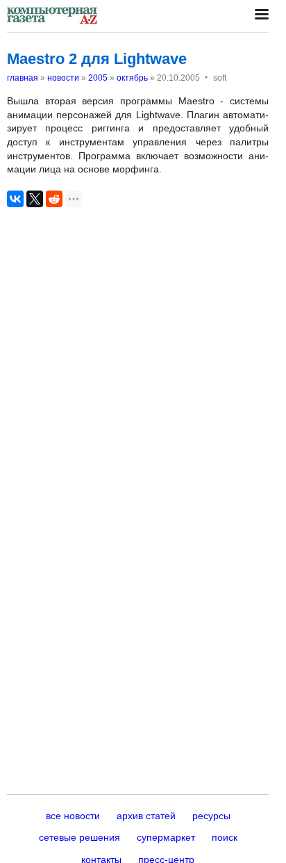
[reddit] (54, 199)
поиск (224, 837)
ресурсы (211, 815)
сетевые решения (79, 837)
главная (22, 78)
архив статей (146, 815)
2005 (98, 78)
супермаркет (166, 837)
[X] (34, 199)
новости (63, 78)
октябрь (132, 78)
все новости (73, 815)
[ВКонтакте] (15, 199)
